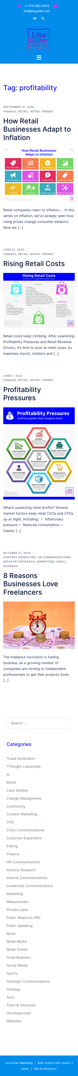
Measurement (17, 902)
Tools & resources (21, 1005)
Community (15, 806)
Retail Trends (41, 111)
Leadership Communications (29, 886)
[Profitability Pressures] (39, 453)
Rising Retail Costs (34, 263)
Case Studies (17, 790)
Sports (12, 973)
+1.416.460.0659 (36, 6)
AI (8, 774)
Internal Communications (26, 878)
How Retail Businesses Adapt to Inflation (37, 129)
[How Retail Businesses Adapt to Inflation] (39, 174)
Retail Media (16, 941)
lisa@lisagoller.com (37, 11)
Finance (9, 111)
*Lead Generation (20, 758)
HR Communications (54, 557)
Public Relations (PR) (23, 917)
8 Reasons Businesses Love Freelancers (30, 583)
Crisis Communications (25, 830)
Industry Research (19, 561)
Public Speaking (19, 925)
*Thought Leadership (23, 766)
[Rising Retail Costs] (39, 300)
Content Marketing (19, 557)
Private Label (17, 909)
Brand (11, 782)
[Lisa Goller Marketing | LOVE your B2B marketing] (39, 39)
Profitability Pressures (22, 393)
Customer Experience (24, 838)
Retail (23, 111)
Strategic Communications (28, 981)
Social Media (17, 965)
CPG (10, 822)
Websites (13, 1021)
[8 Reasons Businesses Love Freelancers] (39, 625)
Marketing (46, 561)
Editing (12, 846)
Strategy (13, 989)
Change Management (23, 798)
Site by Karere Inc (45, 1068)
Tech (10, 997)
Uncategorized (18, 1013)
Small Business (18, 957)
